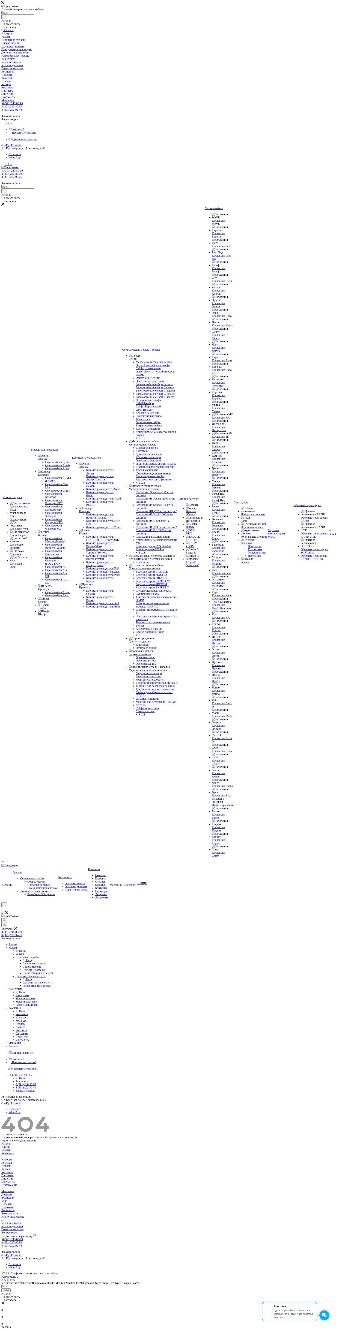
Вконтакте (14, 154)
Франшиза (7, 1197)
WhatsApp (14, 157)
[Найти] (4, 17)
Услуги (20, 953)
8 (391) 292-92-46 (11, 109)
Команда (6, 1162)
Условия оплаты (11, 1222)
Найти (6, 1290)
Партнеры (7, 1175)
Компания (22, 1014)
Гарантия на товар (12, 1229)
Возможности (9, 1213)
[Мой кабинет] (3, 909)
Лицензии (7, 1178)
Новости (6, 1159)
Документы (8, 1181)
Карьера (6, 1168)
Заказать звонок (25, 1090)
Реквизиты (7, 1210)
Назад (22, 950)
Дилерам (6, 1194)
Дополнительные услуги (37, 982)
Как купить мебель (12, 1216)
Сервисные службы (34, 963)
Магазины (7, 1191)
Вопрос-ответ (9, 1232)
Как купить (22, 995)
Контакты (7, 1172)
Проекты (6, 1203)
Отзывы (6, 1165)
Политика (7, 1207)
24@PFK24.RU (13, 145)
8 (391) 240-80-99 (12, 103)
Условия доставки (12, 1226)
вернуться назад (11, 1140)
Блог (4, 1200)
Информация (9, 1184)
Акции (5, 1146)
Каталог (6, 1143)
